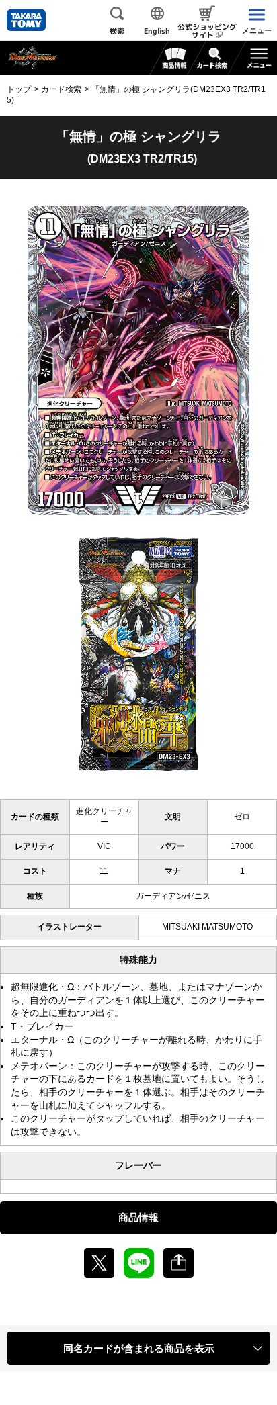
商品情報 (138, 1217)
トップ (19, 89)
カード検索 (61, 89)
